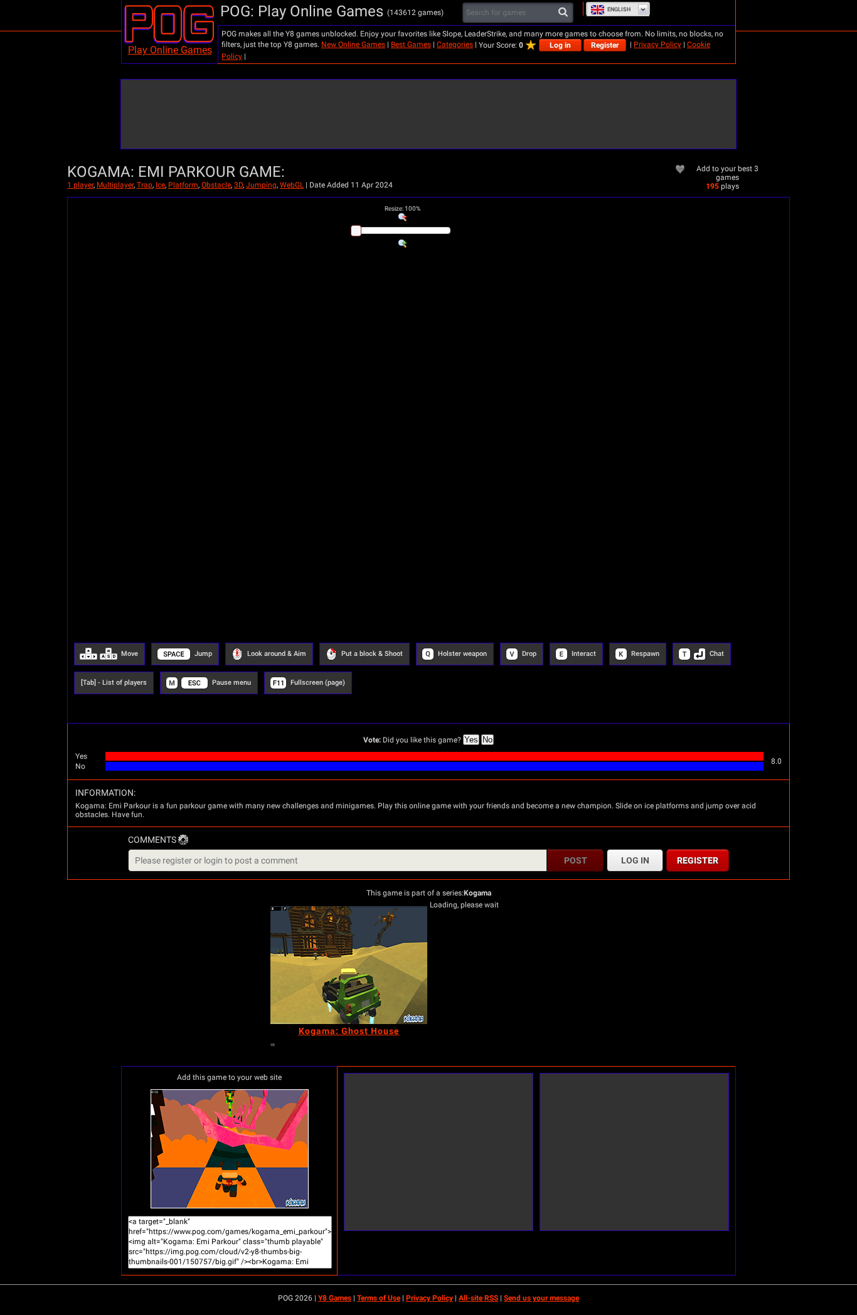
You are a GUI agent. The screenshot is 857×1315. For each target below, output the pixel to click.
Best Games (411, 44)
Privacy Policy (657, 44)
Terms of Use (378, 1298)
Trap (144, 185)
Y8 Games (334, 1298)
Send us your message (541, 1298)
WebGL (292, 185)
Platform (183, 185)
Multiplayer (115, 185)
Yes (471, 739)
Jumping (261, 185)
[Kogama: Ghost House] (349, 965)
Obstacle (216, 185)
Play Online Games (170, 50)
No (487, 739)
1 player (80, 185)
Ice (160, 185)
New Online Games (353, 44)
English (619, 9)
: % (402, 208)
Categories (455, 44)
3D (238, 185)
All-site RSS (478, 1298)
